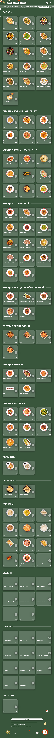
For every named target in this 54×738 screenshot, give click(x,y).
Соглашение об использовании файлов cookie (21, 726)
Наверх (27, 719)
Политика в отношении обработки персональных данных (24, 722)
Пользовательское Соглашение (18, 724)
